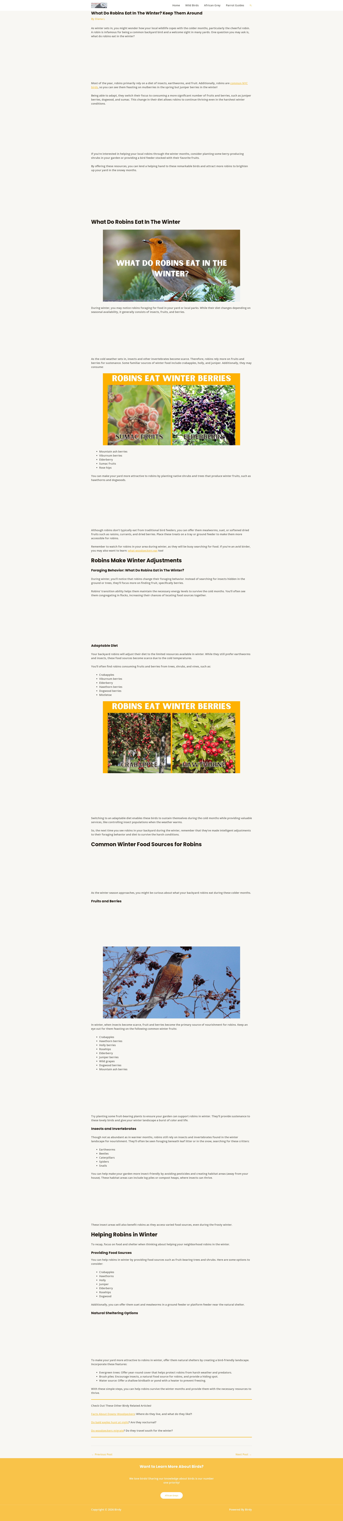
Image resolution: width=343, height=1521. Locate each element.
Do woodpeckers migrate (107, 1430)
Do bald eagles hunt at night (110, 1422)
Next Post (244, 1454)
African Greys (171, 1495)
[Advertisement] (171, 61)
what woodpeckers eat (143, 550)
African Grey (212, 5)
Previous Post (101, 1454)
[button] (250, 5)
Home (176, 5)
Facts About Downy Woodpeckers (113, 1414)
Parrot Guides (235, 5)
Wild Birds (192, 5)
